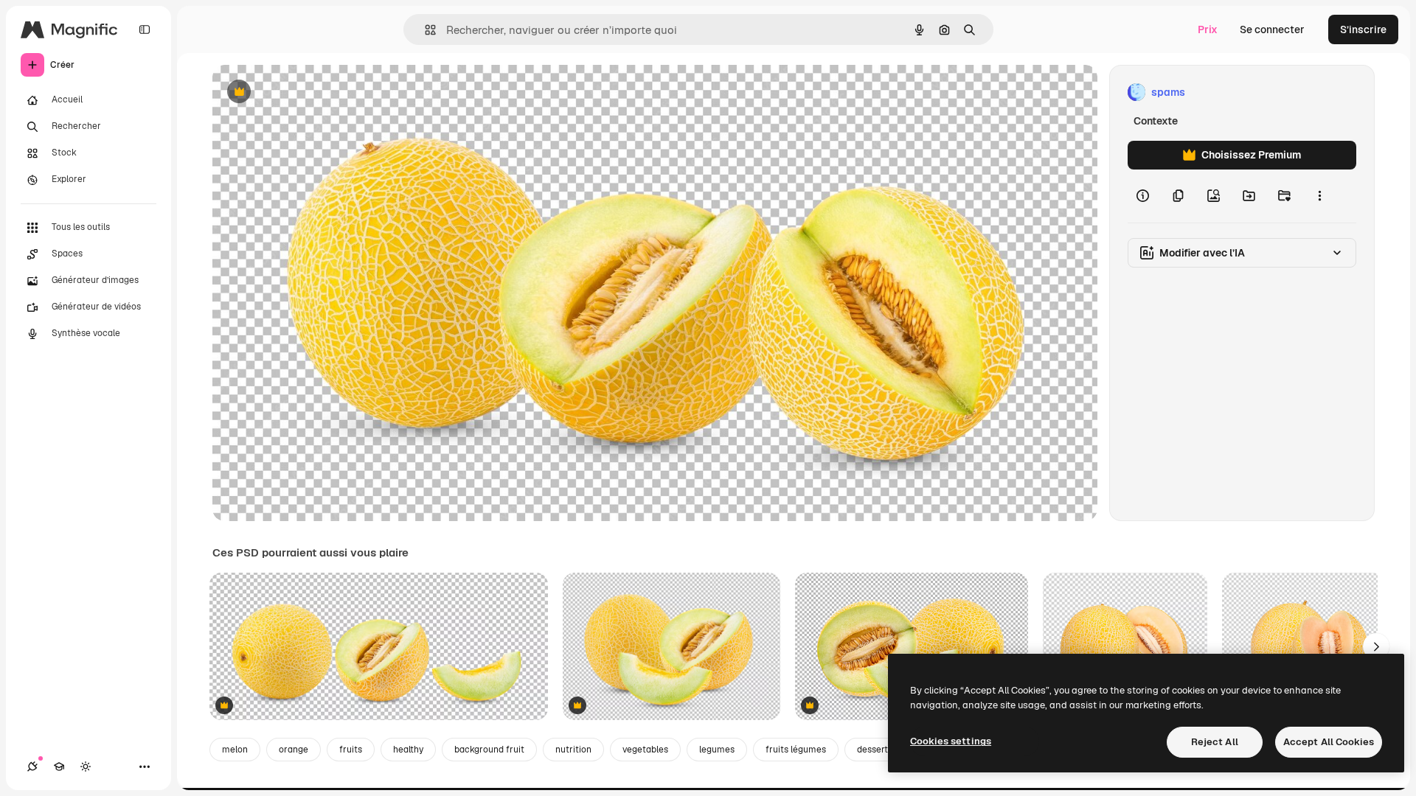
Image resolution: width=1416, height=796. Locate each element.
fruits (350, 749)
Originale (309, 92)
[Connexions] (32, 766)
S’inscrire (1363, 29)
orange (293, 749)
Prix (1208, 29)
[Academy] (59, 766)
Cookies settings (950, 741)
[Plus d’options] (1319, 196)
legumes (717, 749)
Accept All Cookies (1328, 742)
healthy (408, 749)
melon (235, 749)
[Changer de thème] (85, 766)
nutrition (573, 749)
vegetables (645, 749)
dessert (872, 749)
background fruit (489, 749)
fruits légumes (796, 749)
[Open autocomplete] (424, 29)
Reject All (1214, 742)
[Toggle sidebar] (144, 29)
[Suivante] (1376, 646)
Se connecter (1272, 29)
